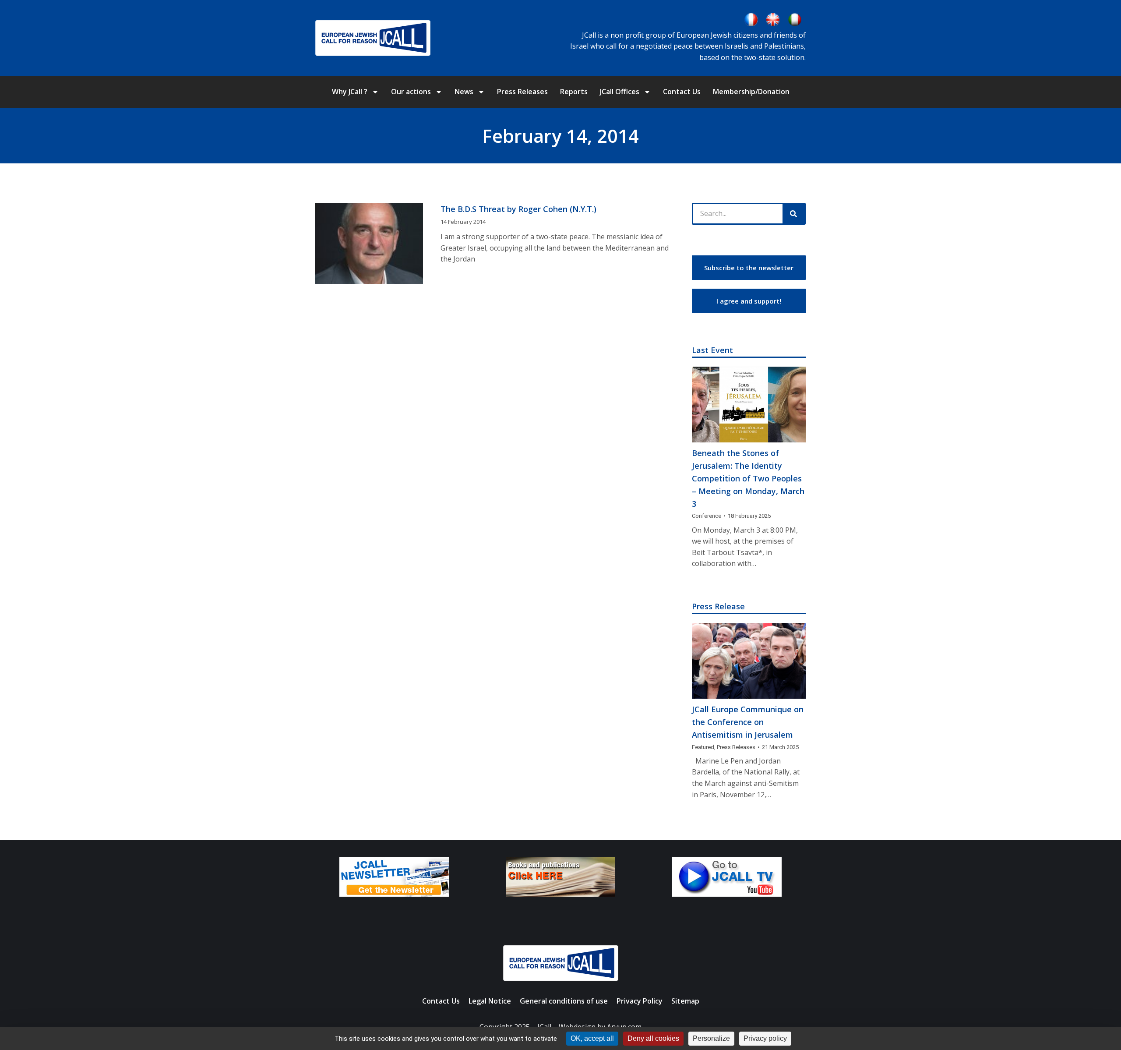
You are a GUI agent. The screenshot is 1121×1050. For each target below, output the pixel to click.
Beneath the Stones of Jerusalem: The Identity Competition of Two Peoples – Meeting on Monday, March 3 (748, 478)
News (464, 91)
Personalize (711, 1038)
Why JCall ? (349, 91)
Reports (574, 91)
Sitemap (685, 1001)
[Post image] (749, 404)
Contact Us (682, 91)
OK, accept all (592, 1038)
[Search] (793, 213)
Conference (706, 516)
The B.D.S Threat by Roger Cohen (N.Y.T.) (518, 209)
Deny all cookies (653, 1038)
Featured (703, 747)
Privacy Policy (640, 1001)
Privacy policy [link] (765, 1038)
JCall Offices (619, 91)
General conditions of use (564, 1001)
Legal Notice (490, 1001)
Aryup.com (624, 1027)
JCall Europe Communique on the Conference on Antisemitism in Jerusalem (748, 722)
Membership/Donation (751, 91)
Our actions (411, 91)
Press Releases (522, 91)
